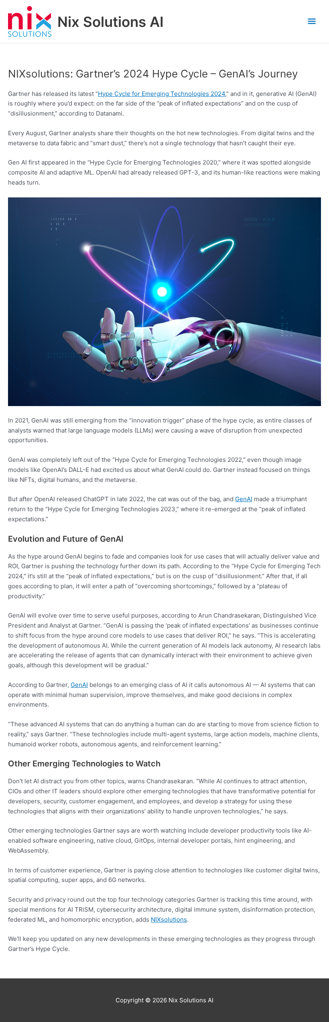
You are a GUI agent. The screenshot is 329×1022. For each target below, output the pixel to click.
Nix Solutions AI (110, 21)
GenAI (243, 499)
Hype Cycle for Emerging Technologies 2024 (161, 94)
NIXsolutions (169, 919)
